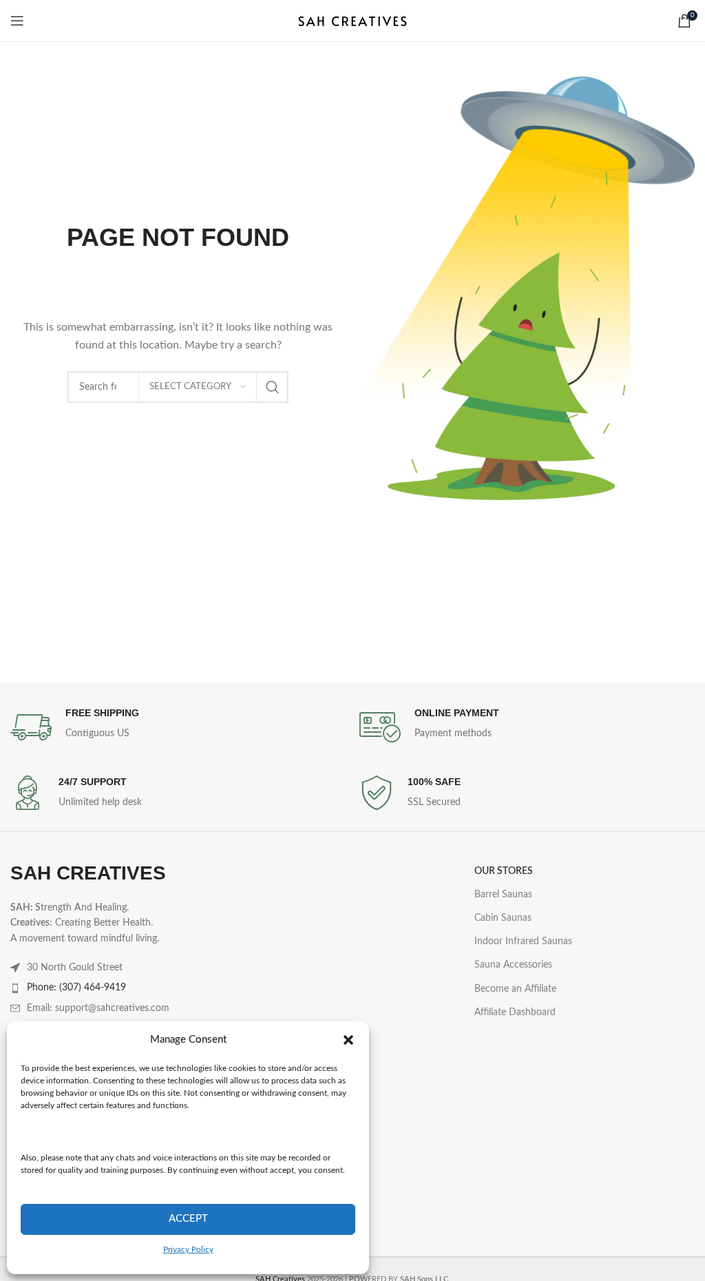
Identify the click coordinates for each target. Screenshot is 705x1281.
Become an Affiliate (515, 989)
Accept (188, 1219)
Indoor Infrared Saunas (523, 941)
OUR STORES (503, 871)
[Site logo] (352, 20)
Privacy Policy (188, 1249)
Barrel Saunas (503, 894)
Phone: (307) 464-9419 (76, 987)
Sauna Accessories (513, 965)
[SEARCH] (272, 387)
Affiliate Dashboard (515, 1012)
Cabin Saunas (503, 918)
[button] (348, 1040)
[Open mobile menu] (17, 20)
